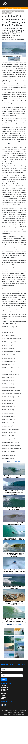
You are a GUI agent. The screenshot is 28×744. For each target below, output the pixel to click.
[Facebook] (2, 705)
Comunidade (4, 689)
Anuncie (5, 712)
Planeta (3, 691)
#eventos (5, 11)
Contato (14, 712)
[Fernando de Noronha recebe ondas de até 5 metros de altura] (19, 654)
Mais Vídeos (18, 461)
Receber (4, 679)
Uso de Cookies (23, 710)
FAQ (18, 712)
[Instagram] (5, 705)
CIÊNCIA (3, 695)
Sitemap (10, 712)
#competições (12, 11)
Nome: (2, 666)
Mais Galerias (18, 624)
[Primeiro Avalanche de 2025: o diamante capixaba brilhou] (19, 639)
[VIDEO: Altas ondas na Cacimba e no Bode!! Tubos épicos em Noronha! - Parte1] (19, 647)
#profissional (20, 11)
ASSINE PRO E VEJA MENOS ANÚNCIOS (14, 8)
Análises (3, 697)
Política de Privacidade (13, 710)
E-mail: (2, 673)
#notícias (9, 13)
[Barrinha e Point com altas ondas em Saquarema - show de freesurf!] (9, 639)
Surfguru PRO (5, 687)
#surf (4, 13)
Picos (2, 699)
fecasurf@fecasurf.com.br (11, 144)
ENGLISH (22, 712)
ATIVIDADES (4, 693)
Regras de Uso (5, 710)
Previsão (4, 685)
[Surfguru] (5, 4)
